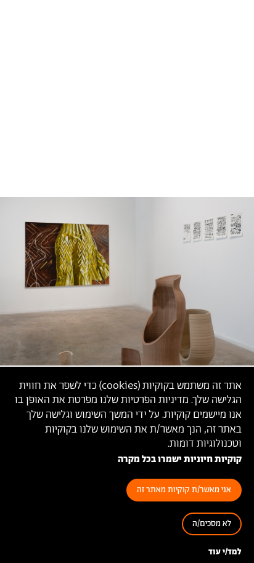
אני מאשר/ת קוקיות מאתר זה (184, 490)
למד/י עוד (225, 552)
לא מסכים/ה (211, 524)
